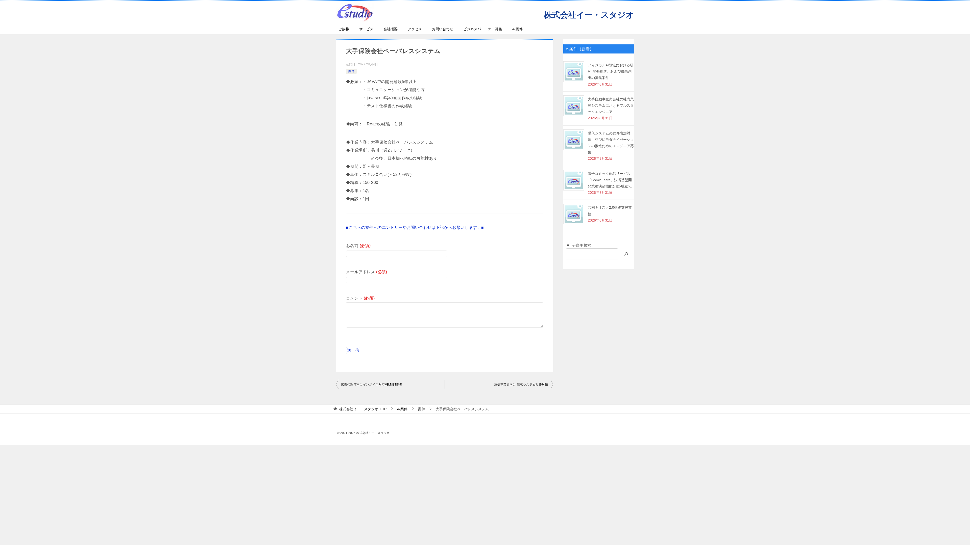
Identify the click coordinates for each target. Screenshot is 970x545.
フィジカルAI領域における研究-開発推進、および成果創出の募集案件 (611, 71)
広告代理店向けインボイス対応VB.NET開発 (372, 384)
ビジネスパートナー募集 (482, 29)
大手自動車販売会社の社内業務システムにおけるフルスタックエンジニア (611, 105)
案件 (351, 71)
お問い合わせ (442, 29)
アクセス (415, 29)
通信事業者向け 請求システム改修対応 (521, 384)
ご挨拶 (343, 29)
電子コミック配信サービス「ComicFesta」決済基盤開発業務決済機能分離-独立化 (610, 180)
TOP (362, 409)
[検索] (626, 254)
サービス (366, 29)
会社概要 (390, 29)
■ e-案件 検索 (577, 245)
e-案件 (517, 29)
